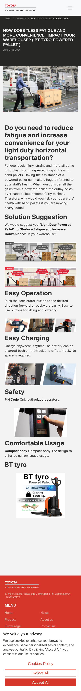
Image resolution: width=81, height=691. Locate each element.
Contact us (47, 626)
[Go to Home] (21, 8)
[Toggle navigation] (70, 8)
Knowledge (21, 19)
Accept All (40, 682)
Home (7, 19)
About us (46, 619)
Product (10, 619)
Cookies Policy (40, 663)
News (44, 612)
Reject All (40, 673)
